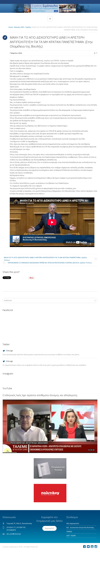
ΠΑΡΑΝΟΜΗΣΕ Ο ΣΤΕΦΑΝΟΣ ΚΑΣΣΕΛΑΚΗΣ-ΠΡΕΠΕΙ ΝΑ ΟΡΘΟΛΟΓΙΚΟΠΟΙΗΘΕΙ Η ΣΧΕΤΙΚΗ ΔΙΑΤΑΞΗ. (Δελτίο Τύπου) (50, 263)
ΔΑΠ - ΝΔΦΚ (71, 535)
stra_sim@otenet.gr (14, 534)
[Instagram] (95, 546)
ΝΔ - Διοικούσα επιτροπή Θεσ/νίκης (80, 527)
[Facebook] (84, 546)
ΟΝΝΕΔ (69, 531)
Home (10, 27)
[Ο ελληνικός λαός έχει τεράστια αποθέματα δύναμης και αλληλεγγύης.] (50, 426)
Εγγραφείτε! (49, 528)
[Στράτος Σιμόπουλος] (50, 8)
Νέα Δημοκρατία (72, 523)
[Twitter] (88, 546)
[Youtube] (92, 546)
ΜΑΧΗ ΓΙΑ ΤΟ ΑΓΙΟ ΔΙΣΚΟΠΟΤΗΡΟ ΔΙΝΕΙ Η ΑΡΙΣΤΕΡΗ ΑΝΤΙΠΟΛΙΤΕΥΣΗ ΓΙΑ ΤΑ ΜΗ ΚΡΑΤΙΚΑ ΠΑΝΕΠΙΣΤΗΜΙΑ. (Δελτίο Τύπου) (45, 258)
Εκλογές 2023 (19, 27)
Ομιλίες (28, 27)
